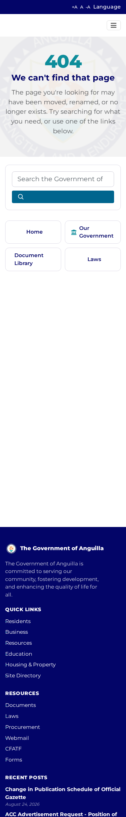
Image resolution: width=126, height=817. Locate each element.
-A (88, 7)
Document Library (28, 259)
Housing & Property (30, 664)
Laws (94, 259)
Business (16, 632)
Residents (18, 621)
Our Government (96, 232)
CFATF (13, 749)
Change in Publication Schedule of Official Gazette (62, 793)
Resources (18, 643)
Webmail (17, 738)
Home (34, 232)
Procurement (22, 727)
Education (18, 654)
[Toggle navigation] (114, 25)
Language (106, 7)
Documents (20, 705)
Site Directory (23, 675)
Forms (13, 760)
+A (74, 7)
